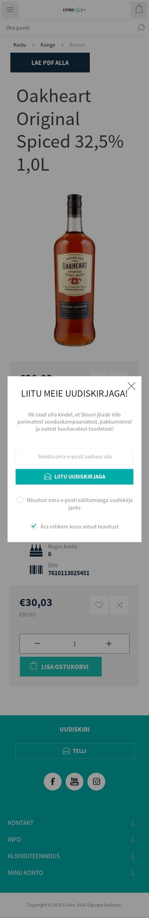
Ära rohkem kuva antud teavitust (80, 526)
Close (131, 386)
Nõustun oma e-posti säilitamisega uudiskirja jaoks (80, 504)
